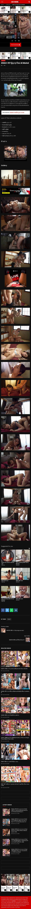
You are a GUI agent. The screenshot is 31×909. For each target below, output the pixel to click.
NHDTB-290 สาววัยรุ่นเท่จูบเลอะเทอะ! (15, 630)
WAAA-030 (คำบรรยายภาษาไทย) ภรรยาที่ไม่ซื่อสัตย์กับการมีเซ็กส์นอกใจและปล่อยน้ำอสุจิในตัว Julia (19, 840)
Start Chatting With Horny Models (25, 10)
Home (2, 4)
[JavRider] (15, 2)
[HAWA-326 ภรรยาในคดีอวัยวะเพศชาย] (15, 705)
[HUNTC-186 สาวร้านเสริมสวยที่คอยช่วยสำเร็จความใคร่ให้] (15, 659)
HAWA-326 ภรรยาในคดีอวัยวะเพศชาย (10, 715)
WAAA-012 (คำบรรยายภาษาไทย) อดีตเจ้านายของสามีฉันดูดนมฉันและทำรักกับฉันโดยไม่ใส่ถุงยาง (19, 810)
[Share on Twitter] (7, 610)
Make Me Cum (25, 56)
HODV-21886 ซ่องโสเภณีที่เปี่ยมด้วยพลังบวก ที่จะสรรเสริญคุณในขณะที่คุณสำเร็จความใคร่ (15, 738)
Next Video (27, 636)
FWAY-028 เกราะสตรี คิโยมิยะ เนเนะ (9, 761)
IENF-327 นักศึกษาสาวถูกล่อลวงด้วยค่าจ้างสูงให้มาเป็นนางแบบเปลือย (15, 784)
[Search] (29, 2)
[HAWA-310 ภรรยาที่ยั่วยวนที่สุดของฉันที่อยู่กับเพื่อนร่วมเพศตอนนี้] (15, 681)
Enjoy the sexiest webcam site (15, 10)
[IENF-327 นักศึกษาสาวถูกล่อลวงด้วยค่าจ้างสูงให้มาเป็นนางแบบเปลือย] (15, 774)
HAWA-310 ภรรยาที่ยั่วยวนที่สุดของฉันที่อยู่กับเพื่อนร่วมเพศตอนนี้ (15, 692)
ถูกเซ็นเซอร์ (8, 4)
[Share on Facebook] (3, 610)
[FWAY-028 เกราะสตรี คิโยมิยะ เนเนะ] (15, 752)
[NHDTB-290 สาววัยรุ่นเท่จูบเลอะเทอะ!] (3, 630)
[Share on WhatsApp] (11, 610)
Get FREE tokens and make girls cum (5, 10)
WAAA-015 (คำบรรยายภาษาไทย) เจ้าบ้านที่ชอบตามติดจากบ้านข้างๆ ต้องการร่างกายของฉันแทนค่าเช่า (19, 820)
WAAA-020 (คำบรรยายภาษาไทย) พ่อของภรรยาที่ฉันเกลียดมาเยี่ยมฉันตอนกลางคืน (19, 830)
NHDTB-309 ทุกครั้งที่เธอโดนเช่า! (17, 640)
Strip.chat (3, 11)
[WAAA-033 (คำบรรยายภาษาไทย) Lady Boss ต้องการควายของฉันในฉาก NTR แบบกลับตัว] (6, 852)
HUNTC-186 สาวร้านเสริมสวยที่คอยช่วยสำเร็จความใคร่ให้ (14, 668)
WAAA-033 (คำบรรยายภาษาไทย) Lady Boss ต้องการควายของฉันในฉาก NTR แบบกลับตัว (19, 851)
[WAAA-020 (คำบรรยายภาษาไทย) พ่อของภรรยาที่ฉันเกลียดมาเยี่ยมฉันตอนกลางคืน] (6, 832)
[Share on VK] (16, 610)
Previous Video (5, 626)
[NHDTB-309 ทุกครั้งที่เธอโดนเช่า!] (28, 640)
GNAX (7, 129)
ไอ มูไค (10, 125)
